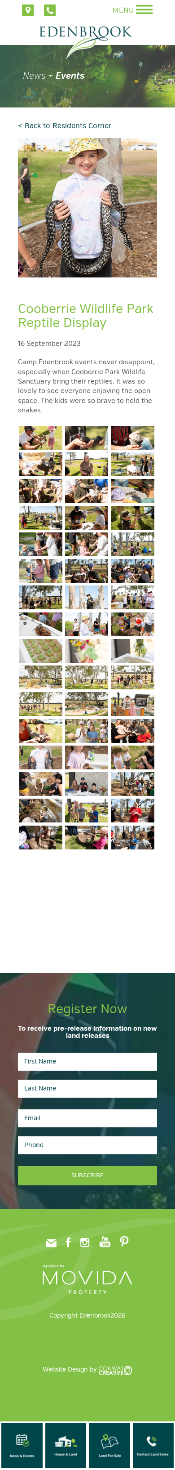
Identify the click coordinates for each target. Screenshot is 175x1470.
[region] (87, 73)
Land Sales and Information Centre (28, 10)
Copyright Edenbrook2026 (87, 1315)
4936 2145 (50, 10)
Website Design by (71, 1369)
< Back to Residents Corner (64, 125)
